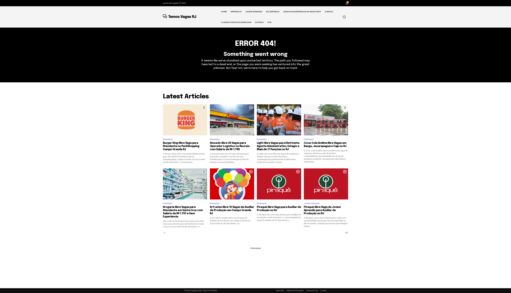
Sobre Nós (280, 290)
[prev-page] (165, 233)
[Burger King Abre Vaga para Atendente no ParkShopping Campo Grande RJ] (185, 119)
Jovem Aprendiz (312, 203)
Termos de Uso (312, 290)
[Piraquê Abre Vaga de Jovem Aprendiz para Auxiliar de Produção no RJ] (326, 183)
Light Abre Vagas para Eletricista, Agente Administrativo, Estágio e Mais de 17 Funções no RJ (278, 146)
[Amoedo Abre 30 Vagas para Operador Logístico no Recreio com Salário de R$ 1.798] (232, 119)
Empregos (168, 139)
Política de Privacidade (295, 290)
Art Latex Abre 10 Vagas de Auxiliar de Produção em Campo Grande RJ (232, 210)
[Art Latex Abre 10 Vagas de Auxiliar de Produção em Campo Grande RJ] (232, 183)
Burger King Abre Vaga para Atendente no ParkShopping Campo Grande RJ (181, 146)
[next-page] (346, 233)
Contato (323, 290)
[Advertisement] (255, 268)
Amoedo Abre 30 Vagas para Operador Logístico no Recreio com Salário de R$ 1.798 (230, 146)
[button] (344, 17)
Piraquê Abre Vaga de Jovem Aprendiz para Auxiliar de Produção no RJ (322, 210)
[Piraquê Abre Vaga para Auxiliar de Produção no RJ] (279, 183)
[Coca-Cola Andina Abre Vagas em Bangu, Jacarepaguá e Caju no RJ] (326, 119)
